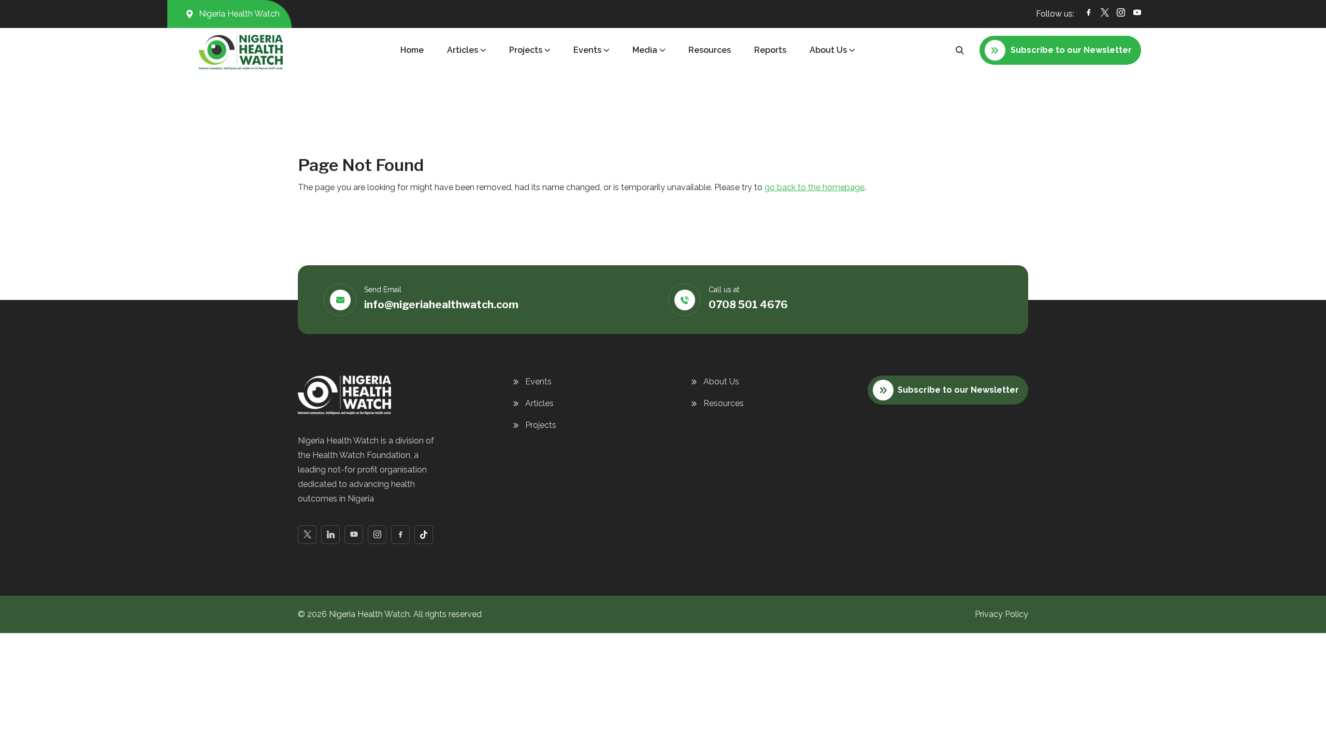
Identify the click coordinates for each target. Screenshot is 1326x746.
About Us (721, 381)
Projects (540, 425)
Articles (539, 403)
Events (538, 381)
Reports (770, 50)
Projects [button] (525, 50)
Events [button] (587, 50)
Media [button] (644, 50)
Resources (709, 50)
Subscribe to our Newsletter (958, 390)
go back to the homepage (814, 187)
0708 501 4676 (748, 304)
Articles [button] (462, 50)
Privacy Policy (1001, 614)
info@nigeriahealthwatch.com (441, 304)
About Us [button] (828, 50)
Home (412, 50)
